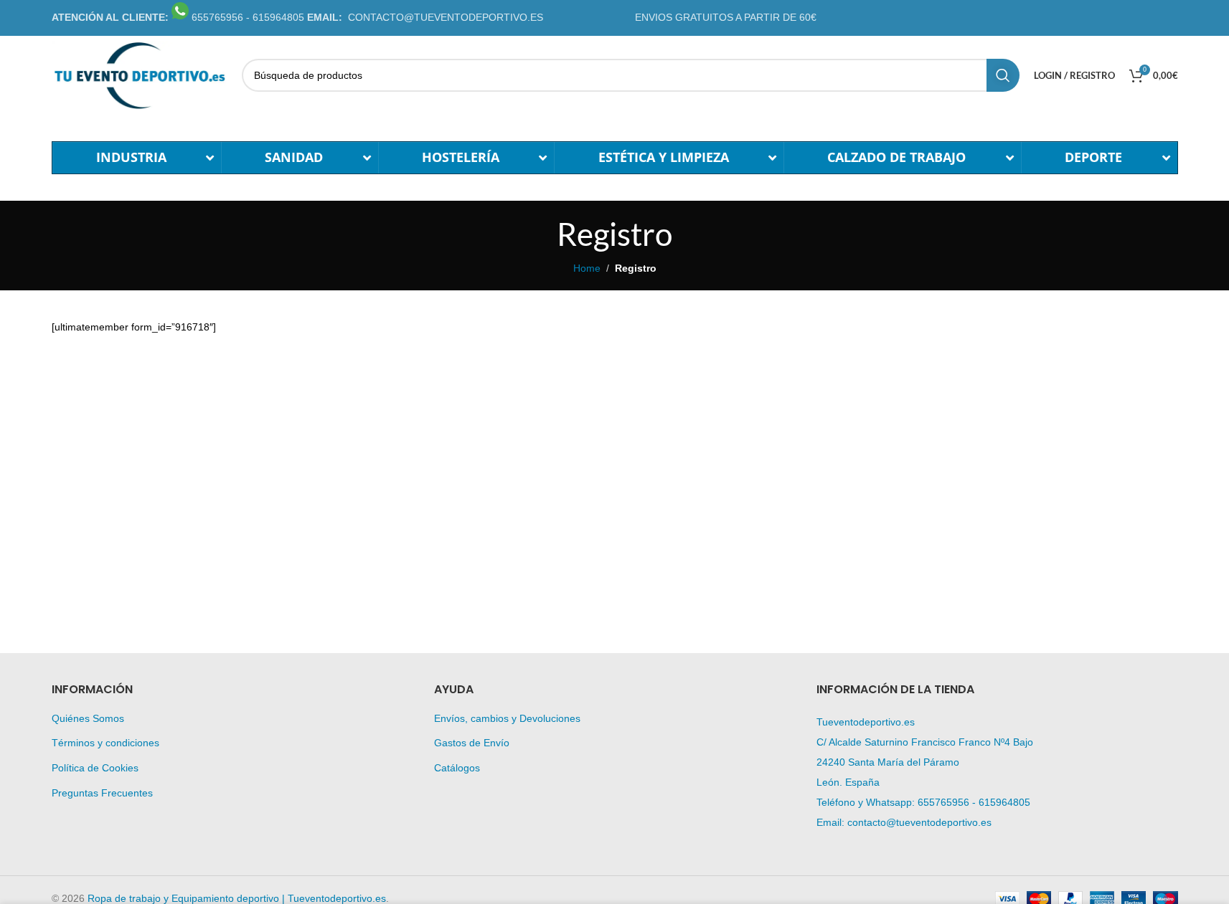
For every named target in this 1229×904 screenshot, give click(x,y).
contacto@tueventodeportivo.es (919, 822)
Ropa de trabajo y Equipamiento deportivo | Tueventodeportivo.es (237, 898)
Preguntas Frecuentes (102, 793)
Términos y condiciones (105, 742)
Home (587, 268)
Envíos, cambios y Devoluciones (507, 718)
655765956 (943, 802)
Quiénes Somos (88, 718)
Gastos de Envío (471, 742)
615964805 (1004, 802)
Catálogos (457, 768)
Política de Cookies (95, 768)
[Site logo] (139, 74)
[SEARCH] (1003, 75)
